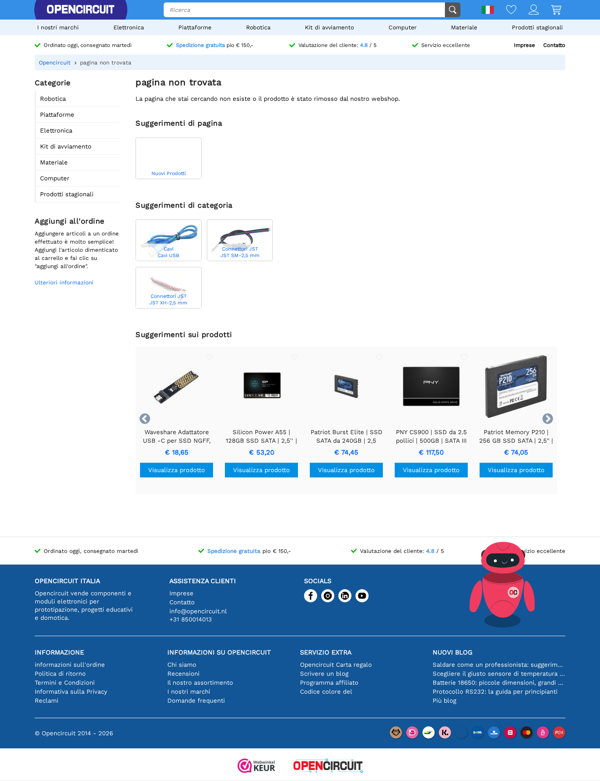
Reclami (46, 700)
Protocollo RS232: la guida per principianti (495, 691)
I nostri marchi (58, 27)
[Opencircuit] (80, 10)
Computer (403, 27)
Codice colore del (326, 691)
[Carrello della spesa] (550, 10)
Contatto (554, 45)
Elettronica (128, 27)
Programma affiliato (329, 682)
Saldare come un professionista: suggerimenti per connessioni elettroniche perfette (499, 664)
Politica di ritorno (60, 673)
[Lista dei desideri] (505, 10)
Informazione (59, 652)
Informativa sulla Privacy (71, 691)
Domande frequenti (196, 700)
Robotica (258, 27)
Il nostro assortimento (200, 682)
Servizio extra (325, 652)
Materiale (464, 27)
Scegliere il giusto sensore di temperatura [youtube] (499, 673)
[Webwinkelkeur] (256, 766)
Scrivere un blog (324, 673)
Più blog (444, 700)
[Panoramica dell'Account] (527, 10)
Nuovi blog (452, 652)
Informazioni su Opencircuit (219, 652)
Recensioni (183, 673)
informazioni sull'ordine (70, 664)
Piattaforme (194, 27)
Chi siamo (181, 664)
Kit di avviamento (329, 27)
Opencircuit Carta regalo (336, 664)
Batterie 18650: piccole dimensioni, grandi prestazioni (499, 682)
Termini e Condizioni (65, 682)
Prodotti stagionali (537, 27)
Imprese (524, 45)
